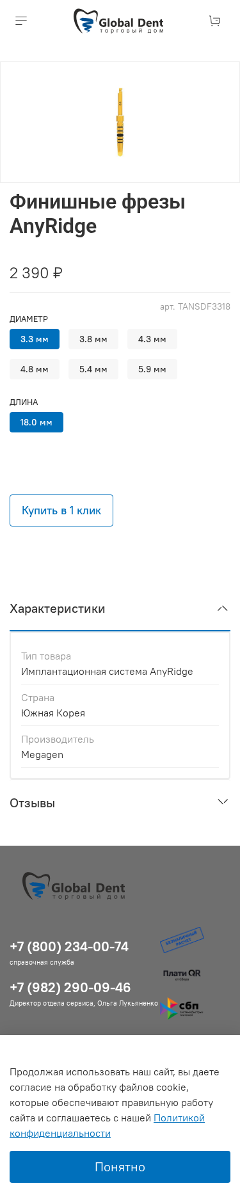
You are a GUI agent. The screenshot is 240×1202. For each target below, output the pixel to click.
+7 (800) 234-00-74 (69, 946)
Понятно (120, 1166)
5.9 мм (152, 369)
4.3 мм (152, 339)
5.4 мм (93, 369)
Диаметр (29, 319)
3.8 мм (93, 339)
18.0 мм (36, 422)
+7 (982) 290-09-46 (70, 987)
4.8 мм (34, 369)
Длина (24, 402)
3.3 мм (34, 339)
